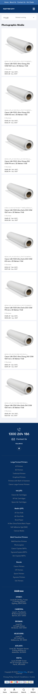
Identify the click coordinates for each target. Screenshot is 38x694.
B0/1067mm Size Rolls (19, 354)
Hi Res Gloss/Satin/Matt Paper (15, 208)
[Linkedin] (19, 448)
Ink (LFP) (19, 491)
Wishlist (33, 692)
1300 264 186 (19, 434)
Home (5, 692)
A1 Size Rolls (16, 110)
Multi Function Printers (19, 537)
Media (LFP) (8, 61)
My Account (14, 692)
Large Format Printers (19, 462)
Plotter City (22, 672)
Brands (19, 562)
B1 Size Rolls (16, 61)
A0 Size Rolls (25, 159)
